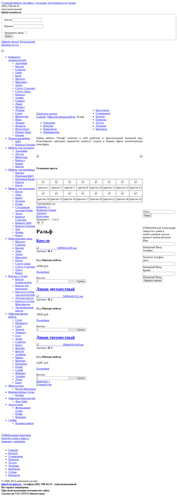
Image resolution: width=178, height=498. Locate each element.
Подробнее (42, 271)
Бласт (18, 382)
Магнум (20, 78)
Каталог (100, 116)
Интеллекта (22, 129)
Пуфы (18, 413)
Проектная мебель (19, 138)
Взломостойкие (24, 423)
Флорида (20, 125)
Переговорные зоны (20, 238)
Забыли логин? (10, 41)
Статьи (12, 472)
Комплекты (50, 129)
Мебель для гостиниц (21, 147)
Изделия (48, 125)
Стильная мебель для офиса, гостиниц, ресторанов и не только (38, 2)
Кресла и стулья (17, 276)
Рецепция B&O (24, 175)
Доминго (20, 332)
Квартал (20, 94)
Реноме (19, 135)
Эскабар (20, 376)
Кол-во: (40, 277)
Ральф (18, 366)
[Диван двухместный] (59, 296)
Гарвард (20, 100)
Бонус (18, 345)
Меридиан (21, 157)
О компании (103, 113)
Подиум (20, 201)
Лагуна (19, 154)
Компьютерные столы (21, 392)
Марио (19, 357)
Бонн (18, 75)
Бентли (19, 351)
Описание (49, 122)
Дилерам (101, 125)
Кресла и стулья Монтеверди (24, 303)
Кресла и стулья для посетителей (25, 293)
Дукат (18, 379)
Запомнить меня (13, 32)
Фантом (20, 348)
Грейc (18, 72)
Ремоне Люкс (23, 132)
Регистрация (27, 41)
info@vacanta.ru (11, 484)
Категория (42, 216)
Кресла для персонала (21, 287)
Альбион (20, 354)
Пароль (8, 26)
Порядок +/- (43, 206)
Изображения (51, 132)
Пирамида (21, 323)
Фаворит (20, 373)
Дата (145, 260)
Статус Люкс (23, 91)
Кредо (19, 235)
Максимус (21, 82)
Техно (18, 213)
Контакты (101, 129)
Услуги (100, 122)
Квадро (19, 66)
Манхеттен (21, 116)
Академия (21, 63)
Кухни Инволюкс (25, 388)
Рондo (19, 191)
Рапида (19, 182)
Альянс (19, 97)
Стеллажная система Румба (24, 209)
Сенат (18, 113)
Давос (18, 103)
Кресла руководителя (23, 281)
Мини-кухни (16, 385)
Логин (8, 19)
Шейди (19, 166)
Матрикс (20, 360)
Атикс (19, 338)
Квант (19, 197)
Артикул (41, 213)
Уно (17, 229)
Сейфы (12, 420)
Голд (18, 335)
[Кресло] (56, 247)
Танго (18, 85)
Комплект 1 (43, 381)
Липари (20, 122)
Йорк (18, 119)
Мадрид (20, 107)
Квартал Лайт (23, 222)
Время (146, 270)
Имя (145, 240)
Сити (18, 326)
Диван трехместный (55, 337)
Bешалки (20, 417)
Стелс (18, 319)
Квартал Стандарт (20, 218)
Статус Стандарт (25, 88)
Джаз (18, 194)
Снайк (19, 370)
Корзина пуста (10, 44)
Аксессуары (15, 404)
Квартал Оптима (25, 144)
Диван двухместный (55, 289)
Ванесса (20, 160)
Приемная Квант (25, 179)
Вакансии (14, 475)
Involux (19, 395)
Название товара (46, 210)
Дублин (20, 110)
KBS (18, 141)
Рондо (19, 185)
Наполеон (21, 363)
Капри (19, 163)
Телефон (148, 250)
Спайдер (20, 69)
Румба (19, 204)
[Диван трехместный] (60, 344)
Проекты (101, 119)
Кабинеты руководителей (17, 58)
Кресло (43, 240)
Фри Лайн (21, 401)
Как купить (102, 110)
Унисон (19, 329)
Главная (13, 450)
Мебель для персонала (21, 188)
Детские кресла (24, 298)
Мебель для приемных (21, 169)
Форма (19, 232)
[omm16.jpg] (44, 384)
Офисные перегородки (21, 398)
